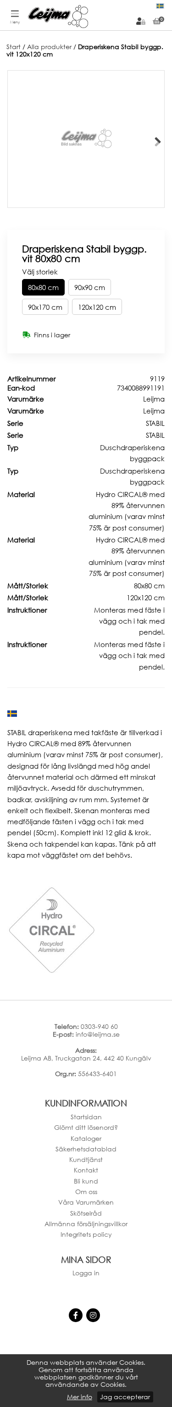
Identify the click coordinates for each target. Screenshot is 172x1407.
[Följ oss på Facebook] (76, 1315)
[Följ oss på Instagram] (93, 1315)
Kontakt (86, 1170)
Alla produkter (49, 46)
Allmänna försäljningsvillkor (86, 1224)
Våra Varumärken (86, 1202)
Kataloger (86, 1138)
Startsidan (86, 1117)
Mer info (79, 1397)
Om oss (86, 1191)
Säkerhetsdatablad (86, 1149)
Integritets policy (86, 1234)
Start (13, 46)
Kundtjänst (86, 1159)
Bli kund (86, 1181)
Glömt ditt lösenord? (86, 1127)
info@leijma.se (98, 1034)
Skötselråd (86, 1213)
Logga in (86, 1273)
